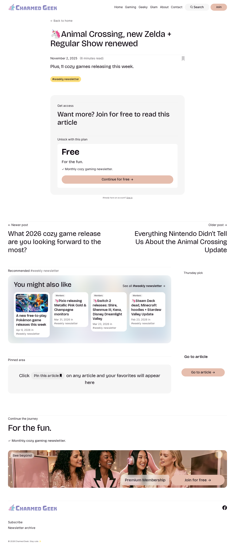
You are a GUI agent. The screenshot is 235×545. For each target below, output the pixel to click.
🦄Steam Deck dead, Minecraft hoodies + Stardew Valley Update (146, 307)
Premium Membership (145, 480)
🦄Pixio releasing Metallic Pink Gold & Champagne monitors (70, 307)
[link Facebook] (224, 507)
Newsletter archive (21, 528)
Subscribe (15, 522)
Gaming (130, 7)
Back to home (63, 20)
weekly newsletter (29, 333)
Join (219, 7)
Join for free (196, 480)
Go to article (196, 356)
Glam (154, 7)
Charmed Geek (22, 541)
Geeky (143, 7)
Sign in (129, 197)
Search (198, 7)
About (164, 7)
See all (142, 286)
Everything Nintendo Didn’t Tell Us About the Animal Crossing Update (181, 241)
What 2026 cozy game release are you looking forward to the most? (54, 241)
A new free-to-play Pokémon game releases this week (31, 320)
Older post (216, 225)
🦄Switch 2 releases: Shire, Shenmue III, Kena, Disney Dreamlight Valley (107, 310)
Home (118, 7)
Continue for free (115, 179)
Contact (176, 7)
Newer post (19, 225)
